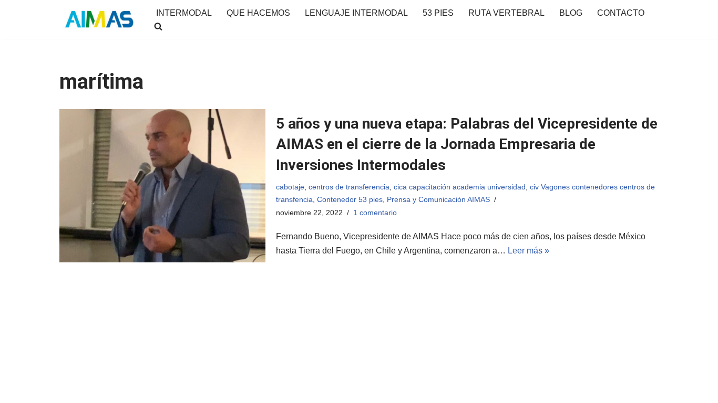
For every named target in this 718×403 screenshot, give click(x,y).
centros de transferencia (349, 187)
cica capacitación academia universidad (460, 187)
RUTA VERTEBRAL (506, 12)
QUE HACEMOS (258, 12)
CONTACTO (620, 12)
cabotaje (290, 187)
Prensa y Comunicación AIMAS (438, 199)
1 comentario (375, 212)
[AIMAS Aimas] (98, 19)
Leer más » (528, 250)
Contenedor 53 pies (350, 199)
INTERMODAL (184, 12)
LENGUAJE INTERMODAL (356, 12)
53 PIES (438, 12)
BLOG (570, 12)
